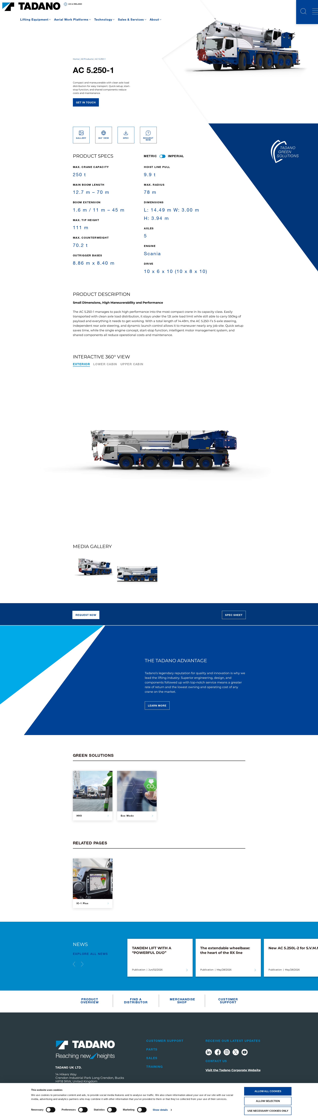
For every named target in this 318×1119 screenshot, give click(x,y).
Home (76, 59)
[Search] (303, 11)
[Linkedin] (209, 1053)
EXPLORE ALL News (90, 954)
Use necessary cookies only (267, 1110)
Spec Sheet (234, 614)
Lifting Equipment (34, 19)
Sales (152, 1058)
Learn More (157, 705)
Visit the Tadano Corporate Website (233, 1070)
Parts (152, 1049)
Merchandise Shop (182, 1001)
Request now (86, 614)
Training (154, 1066)
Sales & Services (131, 19)
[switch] (83, 1109)
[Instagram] (227, 1053)
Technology (103, 19)
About (154, 19)
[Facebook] (217, 1053)
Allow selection (268, 1101)
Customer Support (228, 1001)
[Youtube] (244, 1053)
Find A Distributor (136, 1001)
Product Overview (90, 1001)
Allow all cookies (268, 1091)
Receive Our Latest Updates (233, 1041)
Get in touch (86, 102)
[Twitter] (236, 1053)
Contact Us (216, 1061)
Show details (160, 1109)
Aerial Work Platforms (71, 19)
